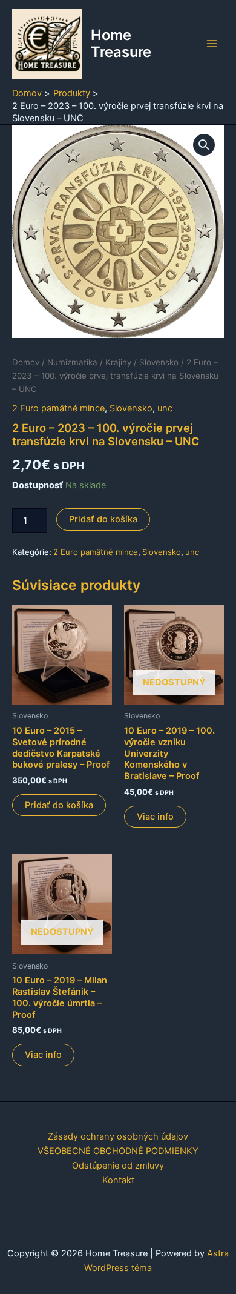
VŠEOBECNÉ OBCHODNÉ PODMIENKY (118, 1151)
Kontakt (118, 1180)
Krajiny (118, 362)
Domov (25, 362)
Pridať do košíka (103, 519)
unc (164, 408)
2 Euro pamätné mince (58, 408)
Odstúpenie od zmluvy (118, 1165)
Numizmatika (72, 362)
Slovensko (159, 362)
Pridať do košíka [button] (59, 805)
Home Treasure (121, 43)
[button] (204, 145)
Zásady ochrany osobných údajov (118, 1136)
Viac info (155, 816)
